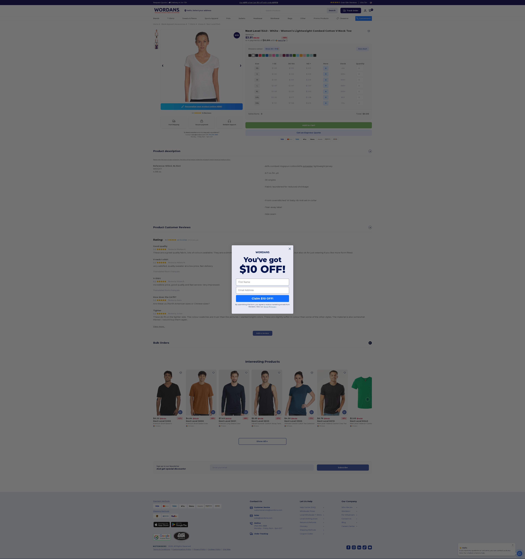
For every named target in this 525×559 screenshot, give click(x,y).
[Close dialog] (289, 248)
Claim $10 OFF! (262, 298)
